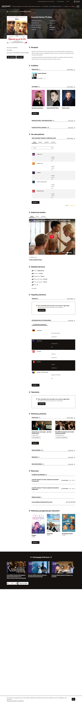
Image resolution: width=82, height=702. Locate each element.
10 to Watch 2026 (60, 1)
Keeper (34, 535)
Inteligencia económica (56, 6)
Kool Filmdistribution (55, 333)
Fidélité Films (52, 23)
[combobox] (42, 147)
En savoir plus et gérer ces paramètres (15, 700)
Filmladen (53, 354)
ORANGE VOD (40, 163)
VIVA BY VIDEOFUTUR (42, 181)
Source (67, 205)
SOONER (39, 172)
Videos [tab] (31, 216)
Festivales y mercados (35, 6)
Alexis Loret (65, 108)
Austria (39, 351)
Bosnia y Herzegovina (42, 372)
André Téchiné (52, 20)
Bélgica (39, 361)
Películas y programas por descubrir (18, 52)
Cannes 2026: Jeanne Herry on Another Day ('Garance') (16, 576)
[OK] (73, 699)
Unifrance (66, 6)
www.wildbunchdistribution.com (42, 502)
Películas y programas (16, 6)
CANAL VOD (39, 154)
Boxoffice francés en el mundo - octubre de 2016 (65, 432)
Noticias (26, 6)
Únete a (73, 6)
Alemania (39, 330)
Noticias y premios (12, 47)
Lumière (53, 364)
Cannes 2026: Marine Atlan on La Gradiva (64, 576)
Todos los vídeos (23, 583)
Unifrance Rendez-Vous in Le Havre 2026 (46, 1)
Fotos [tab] (37, 216)
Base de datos (46, 6)
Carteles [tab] (43, 216)
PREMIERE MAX (40, 191)
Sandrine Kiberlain (37, 108)
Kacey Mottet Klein (53, 108)
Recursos (9, 50)
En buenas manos (67, 533)
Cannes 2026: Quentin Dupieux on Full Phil (40, 576)
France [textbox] (34, 147)
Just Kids (50, 533)
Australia (39, 341)
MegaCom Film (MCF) (56, 374)
